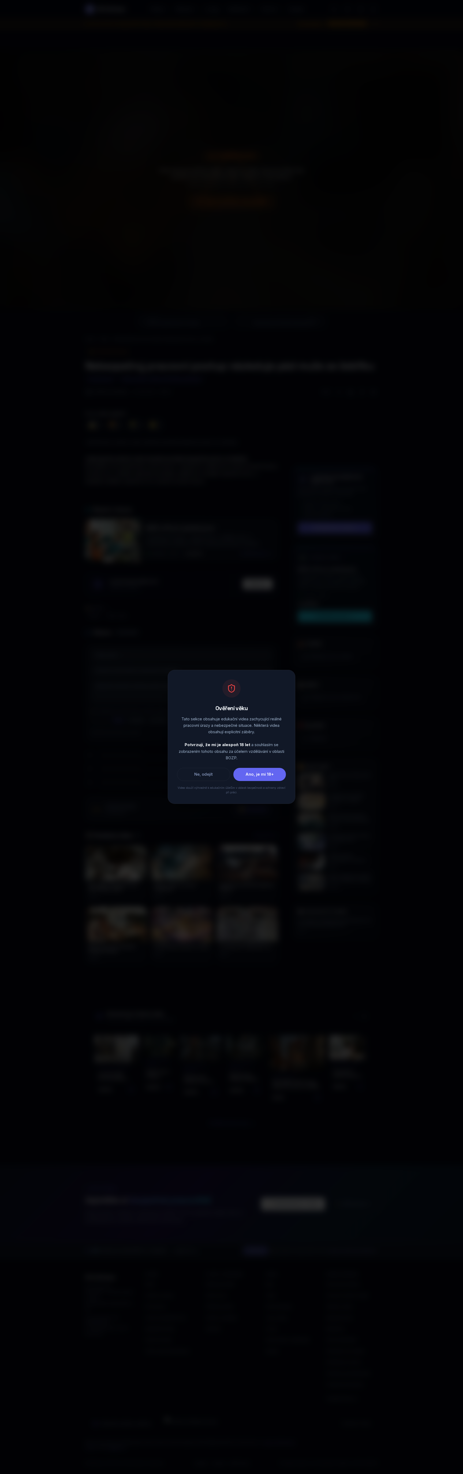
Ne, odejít (203, 774)
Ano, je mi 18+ (259, 774)
